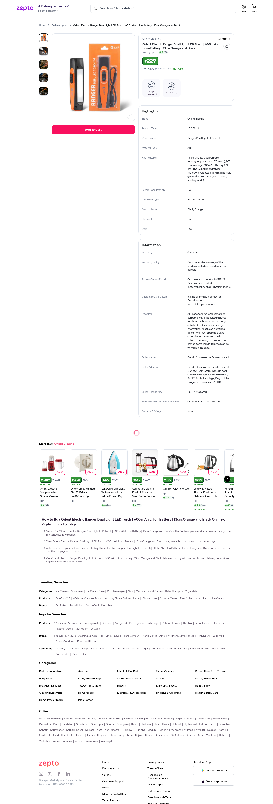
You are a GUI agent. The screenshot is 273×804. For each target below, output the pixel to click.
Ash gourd (121, 623)
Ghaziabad (82, 724)
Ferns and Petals (86, 641)
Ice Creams (62, 591)
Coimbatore (204, 718)
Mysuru (200, 730)
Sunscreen (77, 591)
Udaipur (223, 735)
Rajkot (139, 735)
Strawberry (74, 623)
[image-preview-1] (43, 51)
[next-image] (129, 116)
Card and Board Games (149, 591)
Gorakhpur (97, 724)
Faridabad (67, 724)
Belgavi (102, 718)
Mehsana (176, 730)
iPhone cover (149, 598)
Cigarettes (74, 648)
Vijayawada (91, 741)
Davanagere (220, 718)
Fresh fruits (180, 648)
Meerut (163, 730)
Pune (129, 735)
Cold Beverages (116, 591)
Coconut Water (169, 598)
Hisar (157, 724)
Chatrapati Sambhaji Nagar (166, 718)
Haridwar (146, 724)
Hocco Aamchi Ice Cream (209, 598)
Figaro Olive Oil (131, 636)
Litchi (136, 598)
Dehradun (45, 724)
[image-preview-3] (43, 77)
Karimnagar (57, 730)
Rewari (149, 735)
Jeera (69, 628)
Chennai (189, 718)
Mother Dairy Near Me (181, 636)
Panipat (80, 735)
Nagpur (211, 730)
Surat (201, 735)
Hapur (134, 724)
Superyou (218, 636)
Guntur (110, 724)
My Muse (70, 636)
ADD (60, 471)
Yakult (59, 636)
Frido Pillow (76, 605)
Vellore (79, 741)
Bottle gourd (136, 623)
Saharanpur (162, 735)
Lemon (176, 623)
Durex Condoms (65, 641)
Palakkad (53, 735)
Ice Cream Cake (95, 591)
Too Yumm (105, 636)
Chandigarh (142, 718)
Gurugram (123, 724)
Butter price (62, 654)
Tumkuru (211, 735)
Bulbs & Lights (59, 25)
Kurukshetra (112, 730)
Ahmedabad (54, 718)
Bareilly (91, 718)
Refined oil (218, 648)
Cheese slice (164, 648)
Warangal (106, 741)
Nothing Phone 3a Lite (117, 598)
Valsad (56, 741)
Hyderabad (190, 724)
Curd (94, 648)
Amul (162, 636)
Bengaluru (115, 718)
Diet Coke (186, 598)
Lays (116, 636)
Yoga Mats (191, 591)
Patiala (91, 735)
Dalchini (187, 623)
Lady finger (152, 623)
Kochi (79, 730)
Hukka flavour (107, 648)
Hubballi (176, 724)
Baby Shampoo (174, 591)
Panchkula (67, 735)
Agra (42, 718)
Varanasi (67, 741)
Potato (166, 623)
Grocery (60, 648)
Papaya (60, 628)
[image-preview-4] (43, 91)
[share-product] (226, 46)
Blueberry (218, 623)
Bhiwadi (128, 718)
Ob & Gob (61, 605)
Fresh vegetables (200, 648)
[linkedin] (70, 774)
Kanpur (43, 730)
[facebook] (61, 774)
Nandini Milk (149, 636)
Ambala (68, 718)
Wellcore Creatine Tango (87, 598)
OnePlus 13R (63, 598)
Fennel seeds (202, 623)
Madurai (152, 730)
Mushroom (81, 628)
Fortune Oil (203, 636)
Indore (203, 724)
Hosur (165, 724)
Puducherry (117, 735)
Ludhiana (139, 730)
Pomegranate (91, 623)
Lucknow (126, 730)
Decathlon (107, 605)
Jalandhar (224, 724)
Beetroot (107, 623)
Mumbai (188, 730)
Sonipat (190, 735)
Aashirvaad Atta (87, 636)
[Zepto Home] (25, 8)
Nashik (222, 730)
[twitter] (52, 774)
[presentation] (48, 25)
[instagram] (43, 774)
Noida (42, 735)
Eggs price (149, 648)
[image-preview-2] (43, 64)
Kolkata (89, 730)
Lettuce (95, 628)
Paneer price (79, 654)
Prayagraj (102, 735)
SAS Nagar (177, 735)
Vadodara (44, 741)
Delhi (56, 724)
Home (42, 25)
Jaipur (212, 724)
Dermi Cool (92, 605)
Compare (223, 39)
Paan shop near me (129, 648)
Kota (99, 730)
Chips (85, 648)
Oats (130, 591)
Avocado (61, 623)
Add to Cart (93, 130)
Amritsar (80, 718)
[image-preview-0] (43, 37)
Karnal (70, 730)
